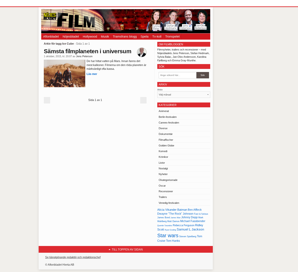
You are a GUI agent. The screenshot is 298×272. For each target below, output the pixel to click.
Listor (162, 162)
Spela (144, 36)
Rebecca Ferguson (183, 225)
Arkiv (160, 89)
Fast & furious (201, 214)
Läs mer (92, 74)
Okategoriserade (168, 179)
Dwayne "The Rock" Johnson (175, 213)
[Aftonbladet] (54, 3)
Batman (182, 209)
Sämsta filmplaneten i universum (87, 51)
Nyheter (163, 174)
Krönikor (163, 156)
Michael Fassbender (192, 221)
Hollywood (90, 36)
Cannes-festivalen (169, 122)
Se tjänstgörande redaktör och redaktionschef (73, 257)
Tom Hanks (173, 240)
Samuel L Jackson (190, 229)
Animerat (164, 111)
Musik (105, 36)
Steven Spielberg (187, 236)
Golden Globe (166, 145)
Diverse (163, 128)
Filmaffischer (166, 139)
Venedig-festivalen (169, 202)
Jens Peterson (84, 56)
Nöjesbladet (71, 36)
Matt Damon (173, 221)
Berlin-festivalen (168, 116)
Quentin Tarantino (164, 225)
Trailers (163, 197)
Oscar (162, 185)
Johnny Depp (189, 217)
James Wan (176, 218)
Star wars (167, 235)
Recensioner (166, 191)
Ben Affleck (195, 209)
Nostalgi (163, 168)
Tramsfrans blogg (125, 36)
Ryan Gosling (170, 230)
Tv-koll (156, 36)
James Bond (163, 217)
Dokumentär (166, 133)
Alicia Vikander (167, 209)
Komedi (163, 151)
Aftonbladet (51, 36)
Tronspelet (172, 36)
